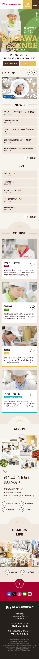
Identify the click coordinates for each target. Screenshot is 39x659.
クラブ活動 (30, 572)
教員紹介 (11, 509)
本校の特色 (29, 504)
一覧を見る (33, 158)
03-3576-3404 (19, 633)
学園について (12, 504)
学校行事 (14, 572)
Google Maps (19, 618)
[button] (30, 73)
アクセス (28, 509)
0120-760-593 (19, 626)
